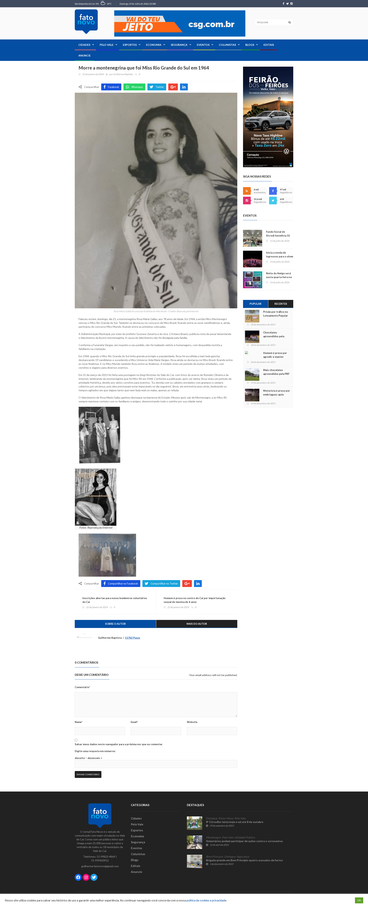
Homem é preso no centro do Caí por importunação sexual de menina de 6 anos (194, 600)
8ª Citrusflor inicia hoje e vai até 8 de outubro (234, 822)
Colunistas (227, 44)
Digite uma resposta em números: (95, 751)
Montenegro (213, 837)
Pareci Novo (226, 818)
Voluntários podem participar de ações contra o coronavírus (244, 841)
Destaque (211, 818)
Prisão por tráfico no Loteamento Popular (275, 313)
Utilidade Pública (244, 837)
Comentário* (82, 687)
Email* (134, 722)
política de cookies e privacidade (206, 900)
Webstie (192, 722)
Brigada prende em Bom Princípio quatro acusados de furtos (244, 860)
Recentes (280, 303)
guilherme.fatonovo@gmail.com (100, 866)
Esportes (130, 44)
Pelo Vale (106, 44)
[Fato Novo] (86, 21)
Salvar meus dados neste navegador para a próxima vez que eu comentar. (119, 744)
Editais (269, 44)
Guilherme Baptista (123, 74)
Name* (78, 722)
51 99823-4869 (106, 856)
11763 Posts (132, 637)
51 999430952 (100, 860)
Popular (255, 303)
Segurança (179, 44)
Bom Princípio (214, 856)
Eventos (203, 44)
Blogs (249, 44)
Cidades (84, 44)
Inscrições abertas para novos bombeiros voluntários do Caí (114, 600)
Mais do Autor (196, 623)
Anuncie (84, 55)
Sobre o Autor (115, 623)
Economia (153, 44)
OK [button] (359, 900)
